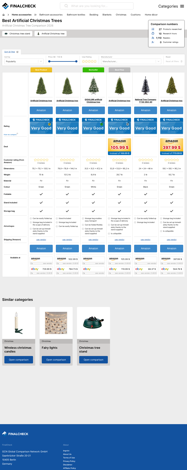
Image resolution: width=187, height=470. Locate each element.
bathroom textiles (76, 14)
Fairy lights (49, 347)
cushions (136, 14)
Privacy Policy (69, 461)
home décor (151, 14)
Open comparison (18, 359)
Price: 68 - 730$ (55, 57)
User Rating (86, 57)
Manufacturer (106, 57)
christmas (121, 14)
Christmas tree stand (89, 349)
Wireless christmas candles (17, 349)
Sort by (7, 57)
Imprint (66, 451)
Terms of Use (69, 458)
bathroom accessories (51, 14)
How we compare (10, 135)
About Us (67, 454)
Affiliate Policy (69, 468)
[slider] (49, 61)
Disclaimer (67, 465)
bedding (94, 14)
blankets (107, 14)
